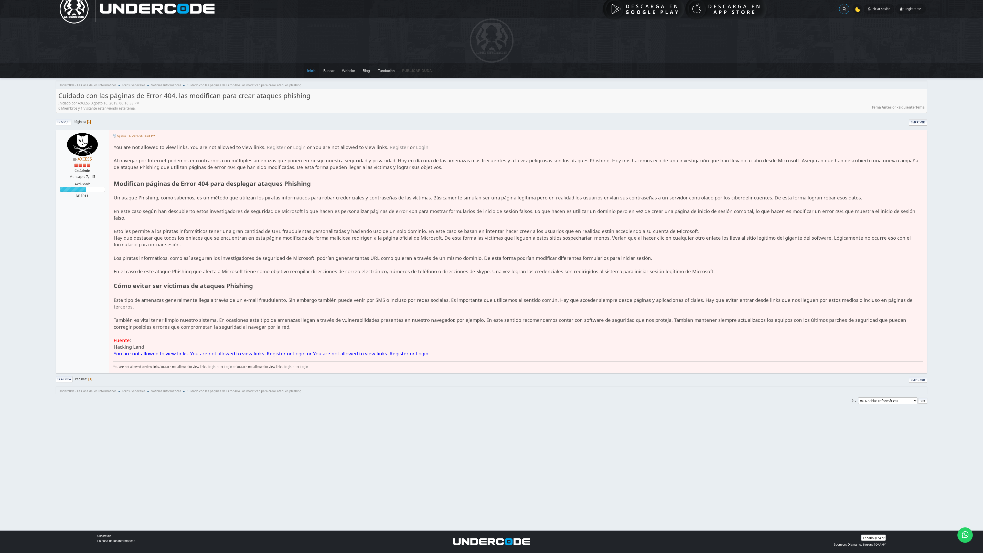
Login (299, 147)
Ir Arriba (64, 379)
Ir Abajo (63, 122)
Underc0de (104, 535)
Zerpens (868, 544)
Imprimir (918, 122)
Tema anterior (884, 107)
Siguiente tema (912, 107)
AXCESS (85, 159)
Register (276, 147)
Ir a (854, 400)
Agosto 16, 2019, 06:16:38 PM (136, 135)
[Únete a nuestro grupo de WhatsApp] (965, 535)
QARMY (880, 544)
